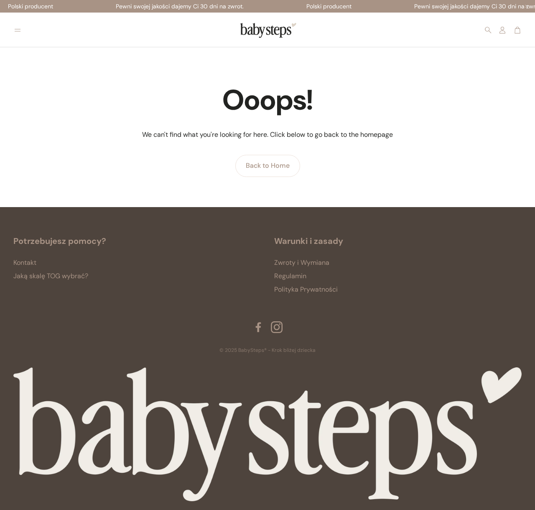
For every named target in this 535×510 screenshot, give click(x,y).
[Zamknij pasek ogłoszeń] (526, 6)
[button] (17, 30)
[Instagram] (277, 327)
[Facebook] (258, 327)
